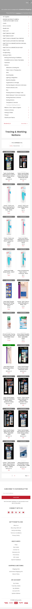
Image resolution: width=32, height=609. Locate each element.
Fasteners (7, 62)
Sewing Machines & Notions (13, 97)
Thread (6, 115)
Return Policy (16, 574)
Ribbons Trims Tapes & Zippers (13, 107)
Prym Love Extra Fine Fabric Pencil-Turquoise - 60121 (23, 272)
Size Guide (16, 547)
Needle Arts (6, 28)
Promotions (16, 555)
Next (26, 476)
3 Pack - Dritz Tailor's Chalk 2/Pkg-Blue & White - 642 (23, 303)
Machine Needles (10, 80)
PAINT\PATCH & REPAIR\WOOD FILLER (13, 47)
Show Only (17, 142)
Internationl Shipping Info (16, 571)
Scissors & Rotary (9, 110)
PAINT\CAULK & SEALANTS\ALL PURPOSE (13, 38)
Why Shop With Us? (16, 528)
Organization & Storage (12, 82)
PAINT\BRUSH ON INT (8, 36)
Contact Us (16, 550)
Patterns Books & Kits (11, 87)
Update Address (16, 593)
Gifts (7, 72)
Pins (7, 90)
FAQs (16, 545)
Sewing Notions (10, 100)
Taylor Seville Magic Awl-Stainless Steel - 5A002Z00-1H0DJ (23, 368)
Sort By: (11, 145)
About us (16, 525)
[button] (16, 124)
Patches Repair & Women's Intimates (16, 85)
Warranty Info (16, 552)
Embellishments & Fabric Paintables (14, 60)
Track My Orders (16, 586)
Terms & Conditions (16, 533)
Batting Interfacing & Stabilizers (13, 57)
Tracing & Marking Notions (13, 105)
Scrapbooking (6, 52)
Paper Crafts (6, 50)
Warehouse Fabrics (10, 117)
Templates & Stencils (12, 102)
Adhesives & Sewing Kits (12, 67)
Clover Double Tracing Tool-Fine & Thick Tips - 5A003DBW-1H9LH (9, 335)
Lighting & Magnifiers (11, 77)
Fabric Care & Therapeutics (13, 70)
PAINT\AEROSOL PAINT (9, 33)
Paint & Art (6, 31)
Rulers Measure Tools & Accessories (15, 95)
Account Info (16, 591)
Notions (7, 65)
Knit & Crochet (7, 26)
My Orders (16, 583)
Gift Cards (16, 557)
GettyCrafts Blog (16, 530)
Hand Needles (10, 75)
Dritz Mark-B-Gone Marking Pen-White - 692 (8, 368)
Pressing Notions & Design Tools (14, 92)
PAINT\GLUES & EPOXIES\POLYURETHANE (13, 41)
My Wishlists (16, 588)
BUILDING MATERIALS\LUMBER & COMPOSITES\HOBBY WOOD (11, 20)
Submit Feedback (16, 560)
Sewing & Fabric (7, 55)
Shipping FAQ (16, 569)
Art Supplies (6, 17)
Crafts (4, 23)
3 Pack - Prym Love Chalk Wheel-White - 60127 (23, 207)
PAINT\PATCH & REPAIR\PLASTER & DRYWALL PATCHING (14, 44)
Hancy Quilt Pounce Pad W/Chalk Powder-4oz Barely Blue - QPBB (23, 464)
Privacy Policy (16, 535)
